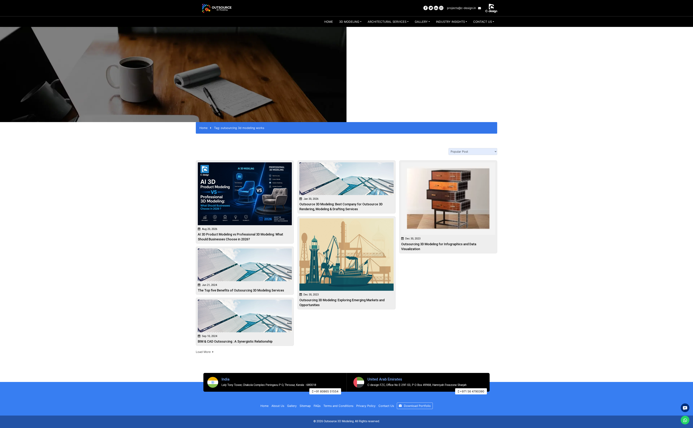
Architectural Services (387, 21)
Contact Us (482, 21)
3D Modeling (349, 21)
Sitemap (305, 406)
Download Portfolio (417, 406)
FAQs (317, 406)
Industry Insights (450, 21)
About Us (277, 406)
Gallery (421, 21)
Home (328, 21)
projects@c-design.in (462, 8)
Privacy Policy (366, 406)
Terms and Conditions (338, 406)
